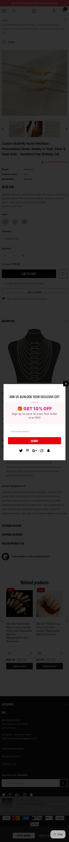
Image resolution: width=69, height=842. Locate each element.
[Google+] (34, 450)
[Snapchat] (48, 450)
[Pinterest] (27, 450)
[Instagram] (41, 450)
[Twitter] (21, 450)
